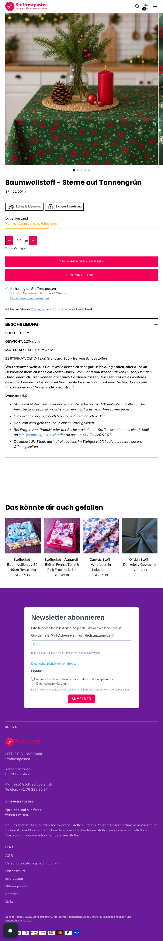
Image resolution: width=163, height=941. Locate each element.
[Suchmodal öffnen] (137, 6)
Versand (39, 309)
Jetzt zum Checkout (81, 275)
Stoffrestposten (41, 916)
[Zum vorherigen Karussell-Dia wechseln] (144, 481)
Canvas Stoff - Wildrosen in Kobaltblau (101, 564)
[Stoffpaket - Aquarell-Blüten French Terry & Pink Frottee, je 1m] (62, 535)
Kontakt (11, 894)
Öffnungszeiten (17, 886)
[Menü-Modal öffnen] (155, 6)
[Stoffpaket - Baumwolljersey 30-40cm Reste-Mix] (23, 535)
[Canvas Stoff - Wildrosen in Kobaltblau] (101, 535)
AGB (9, 855)
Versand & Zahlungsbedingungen (31, 863)
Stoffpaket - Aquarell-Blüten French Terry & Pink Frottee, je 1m (62, 564)
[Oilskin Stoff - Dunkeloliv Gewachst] (139, 535)
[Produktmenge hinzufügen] (9, 240)
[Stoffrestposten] (26, 6)
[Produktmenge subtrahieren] (33, 240)
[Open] (10, 930)
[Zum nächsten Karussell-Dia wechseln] (154, 481)
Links (9, 901)
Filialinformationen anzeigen (29, 298)
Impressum (14, 878)
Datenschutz (15, 871)
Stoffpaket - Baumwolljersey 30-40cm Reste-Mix (23, 564)
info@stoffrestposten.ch (38, 435)
